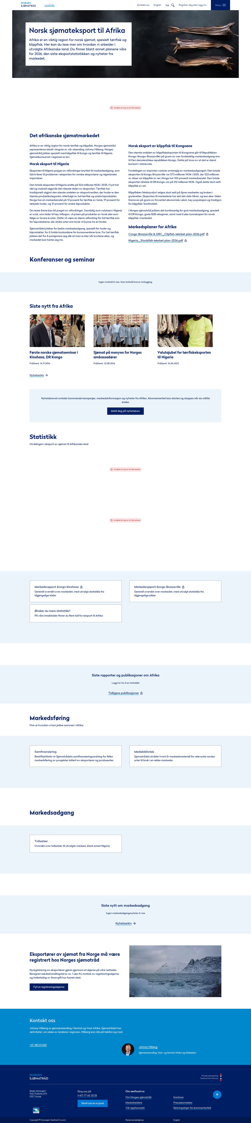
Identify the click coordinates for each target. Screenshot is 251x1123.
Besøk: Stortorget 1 (38, 1091)
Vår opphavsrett (135, 1107)
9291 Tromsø (35, 1096)
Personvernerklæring (135, 1120)
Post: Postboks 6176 (38, 1093)
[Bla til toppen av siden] (217, 1094)
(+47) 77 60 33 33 (87, 1095)
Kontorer (178, 1097)
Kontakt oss (143, 4)
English (157, 4)
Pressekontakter (182, 1102)
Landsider (49, 5)
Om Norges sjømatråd (139, 1097)
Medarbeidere (134, 1102)
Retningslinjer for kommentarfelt (192, 1107)
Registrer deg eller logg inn (193, 4)
